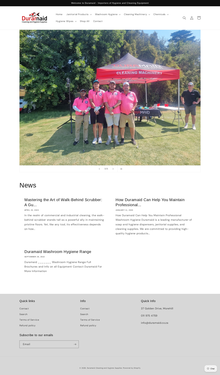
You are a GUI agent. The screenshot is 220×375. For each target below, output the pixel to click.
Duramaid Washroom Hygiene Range (57, 251)
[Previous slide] (99, 169)
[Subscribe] (75, 344)
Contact (24, 308)
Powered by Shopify (132, 368)
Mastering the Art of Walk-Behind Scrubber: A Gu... (63, 202)
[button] (79, 14)
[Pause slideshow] (120, 169)
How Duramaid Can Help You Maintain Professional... (150, 202)
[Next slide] (113, 169)
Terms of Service (29, 319)
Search (23, 314)
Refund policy (27, 325)
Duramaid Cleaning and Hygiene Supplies (104, 368)
